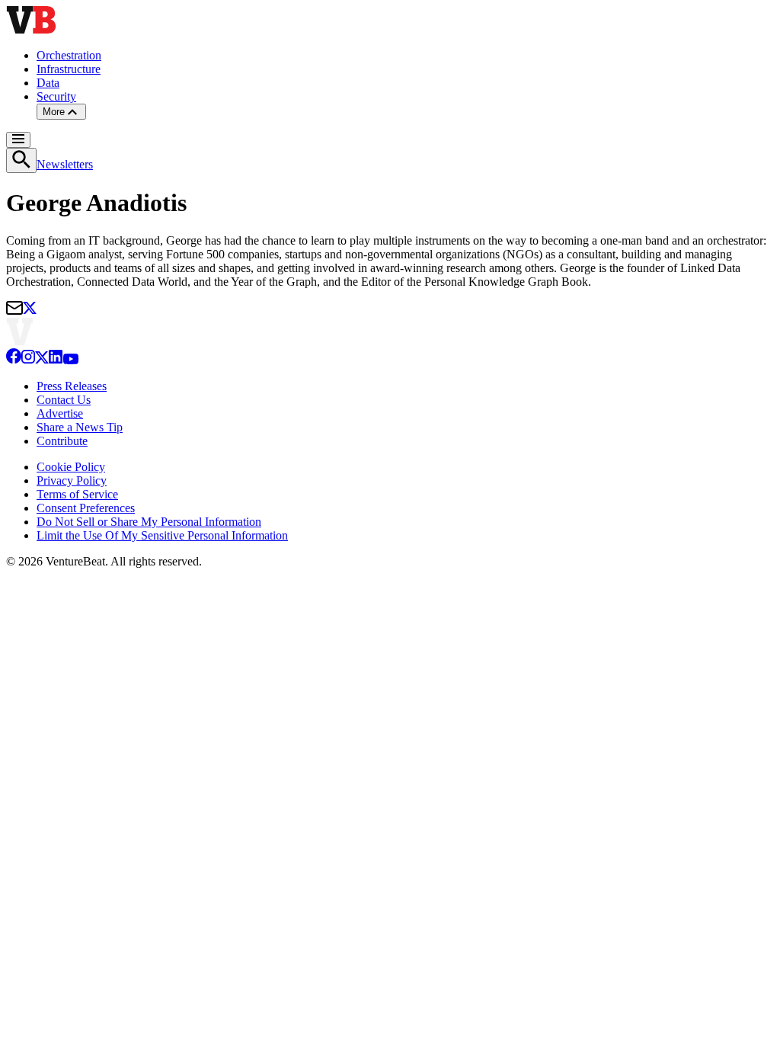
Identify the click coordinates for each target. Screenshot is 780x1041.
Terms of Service (77, 494)
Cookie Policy (71, 466)
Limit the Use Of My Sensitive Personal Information (162, 535)
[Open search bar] (21, 160)
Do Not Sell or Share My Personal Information (149, 521)
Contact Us (64, 399)
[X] (42, 360)
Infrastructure (69, 68)
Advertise (60, 413)
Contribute (62, 440)
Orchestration (69, 55)
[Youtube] (70, 360)
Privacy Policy (72, 480)
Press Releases (72, 386)
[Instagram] (28, 360)
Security (56, 96)
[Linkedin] (55, 360)
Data (48, 82)
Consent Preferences (86, 507)
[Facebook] (13, 360)
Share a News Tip (80, 427)
